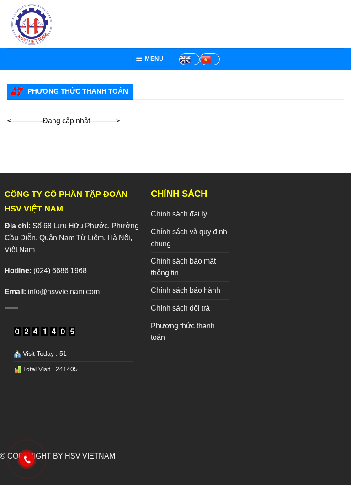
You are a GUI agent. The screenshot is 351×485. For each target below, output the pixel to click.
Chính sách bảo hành (185, 290)
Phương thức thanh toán (183, 332)
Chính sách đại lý (179, 214)
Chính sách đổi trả (180, 308)
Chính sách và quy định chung (189, 238)
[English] (189, 59)
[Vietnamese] (210, 59)
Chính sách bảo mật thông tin (183, 267)
